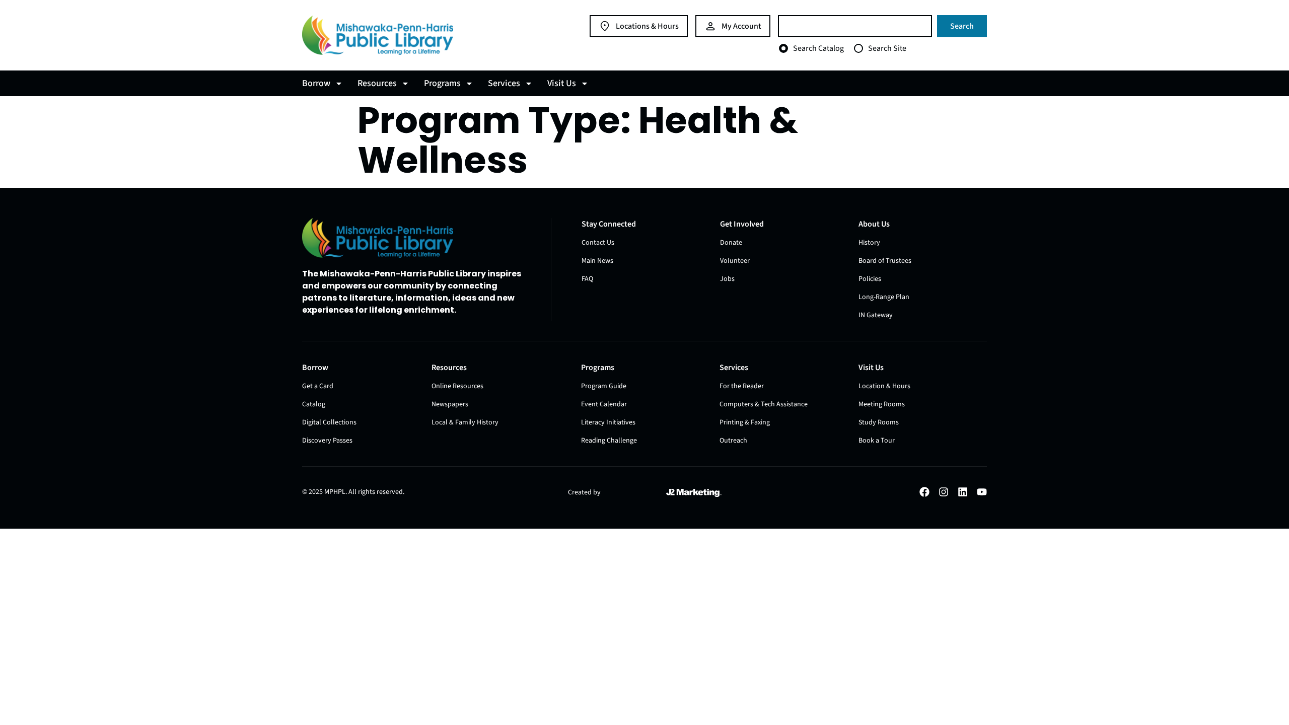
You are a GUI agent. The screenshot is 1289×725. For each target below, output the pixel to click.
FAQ (587, 279)
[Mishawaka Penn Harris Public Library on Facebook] (924, 492)
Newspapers (450, 404)
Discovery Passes (327, 441)
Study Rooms (878, 422)
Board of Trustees (884, 261)
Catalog (313, 404)
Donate (731, 243)
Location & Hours (884, 386)
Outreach (733, 441)
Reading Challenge (609, 441)
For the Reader (742, 386)
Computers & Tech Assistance (764, 404)
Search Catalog (818, 48)
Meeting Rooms (881, 404)
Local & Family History (465, 422)
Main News (597, 261)
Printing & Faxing (745, 422)
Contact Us (598, 243)
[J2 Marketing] (694, 493)
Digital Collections (329, 422)
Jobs (727, 279)
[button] (323, 83)
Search (962, 26)
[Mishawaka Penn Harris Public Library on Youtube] (982, 492)
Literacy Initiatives (608, 422)
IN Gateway (875, 315)
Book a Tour (876, 441)
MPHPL (334, 492)
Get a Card (317, 386)
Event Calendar (604, 404)
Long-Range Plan (883, 297)
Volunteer (735, 261)
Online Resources (457, 386)
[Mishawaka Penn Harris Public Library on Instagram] (944, 492)
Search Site (887, 48)
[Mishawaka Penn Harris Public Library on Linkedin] (963, 492)
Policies (869, 279)
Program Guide (603, 386)
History (869, 243)
